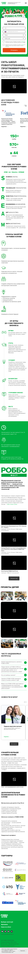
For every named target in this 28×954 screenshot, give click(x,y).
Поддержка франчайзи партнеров (13, 726)
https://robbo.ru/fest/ (12, 504)
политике (7, 46)
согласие (22, 41)
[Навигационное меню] (26, 3)
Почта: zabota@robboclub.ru (7, 934)
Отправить (14, 50)
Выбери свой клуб (7, 922)
